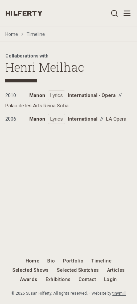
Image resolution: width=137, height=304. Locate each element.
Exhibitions (58, 279)
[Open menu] (127, 13)
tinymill (119, 293)
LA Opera (116, 119)
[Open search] (114, 13)
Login (110, 279)
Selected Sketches (78, 270)
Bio (51, 260)
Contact (87, 279)
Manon (37, 95)
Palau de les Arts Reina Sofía (36, 106)
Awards (28, 279)
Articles (116, 270)
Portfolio (73, 260)
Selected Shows (30, 270)
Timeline (36, 34)
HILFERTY (24, 13)
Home (11, 34)
